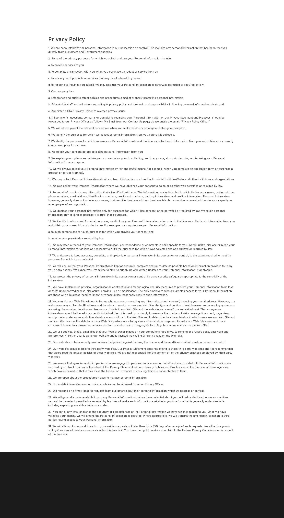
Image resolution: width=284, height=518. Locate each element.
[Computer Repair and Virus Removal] (58, 10)
